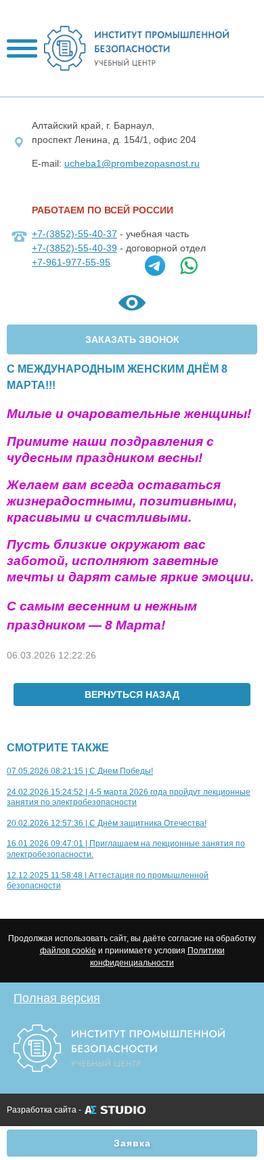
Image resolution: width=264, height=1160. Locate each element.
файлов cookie (68, 950)
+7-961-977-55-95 (71, 262)
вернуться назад (132, 694)
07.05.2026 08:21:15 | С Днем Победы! (80, 771)
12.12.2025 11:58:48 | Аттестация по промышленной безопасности (107, 881)
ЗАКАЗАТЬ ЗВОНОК (132, 339)
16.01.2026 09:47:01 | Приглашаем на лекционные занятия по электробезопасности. (126, 849)
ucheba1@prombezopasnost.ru (132, 163)
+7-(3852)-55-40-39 (74, 248)
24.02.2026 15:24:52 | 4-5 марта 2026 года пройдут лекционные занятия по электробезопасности (128, 797)
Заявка (132, 1143)
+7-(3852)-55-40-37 (74, 233)
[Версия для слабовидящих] (132, 305)
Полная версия (57, 998)
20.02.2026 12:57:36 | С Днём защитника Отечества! (106, 823)
